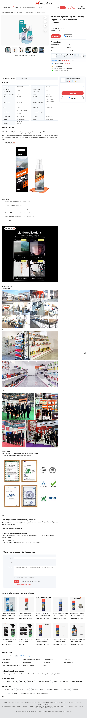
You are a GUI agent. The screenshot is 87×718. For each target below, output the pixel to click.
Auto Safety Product (37, 689)
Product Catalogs (25, 656)
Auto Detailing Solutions (43, 681)
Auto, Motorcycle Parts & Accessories (14, 12)
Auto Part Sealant (27, 662)
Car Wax (22, 681)
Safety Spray (66, 689)
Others (45, 665)
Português (25, 706)
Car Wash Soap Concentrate (60, 681)
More (3, 697)
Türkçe (35, 707)
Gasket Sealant (6, 659)
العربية (62, 706)
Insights (47, 704)
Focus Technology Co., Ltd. (32, 711)
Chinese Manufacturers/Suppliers (28, 702)
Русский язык (38, 706)
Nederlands (56, 706)
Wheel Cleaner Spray (77, 681)
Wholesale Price (51, 702)
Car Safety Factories (8, 689)
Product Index (78, 702)
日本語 (71, 706)
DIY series (46, 662)
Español (19, 706)
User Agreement (53, 711)
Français (31, 706)
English (13, 706)
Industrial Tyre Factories (53, 689)
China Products (15, 702)
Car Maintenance (29, 12)
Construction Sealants (28, 665)
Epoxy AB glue (5, 662)
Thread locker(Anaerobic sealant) (31, 659)
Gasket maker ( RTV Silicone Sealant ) (11, 665)
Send (16, 581)
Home (3, 12)
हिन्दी (76, 706)
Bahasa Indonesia (49, 707)
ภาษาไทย (81, 706)
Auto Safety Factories (23, 689)
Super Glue (67, 659)
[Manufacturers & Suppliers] (43, 3)
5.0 (67, 81)
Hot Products (7, 702)
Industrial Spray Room (26, 693)
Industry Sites (59, 702)
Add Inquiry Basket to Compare (25, 55)
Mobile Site (40, 704)
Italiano (45, 706)
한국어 (67, 706)
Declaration (61, 711)
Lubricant (30, 681)
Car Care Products (69, 662)
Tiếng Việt (40, 707)
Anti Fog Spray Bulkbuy (42, 693)
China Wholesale (42, 702)
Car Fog (5, 693)
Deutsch (50, 706)
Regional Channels (68, 702)
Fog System (14, 693)
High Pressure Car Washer (10, 681)
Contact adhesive (48, 659)
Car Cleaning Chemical (40, 12)
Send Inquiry (56, 36)
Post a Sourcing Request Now (22, 584)
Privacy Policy (69, 711)
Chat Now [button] (69, 36)
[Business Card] (83, 86)
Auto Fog (75, 689)
